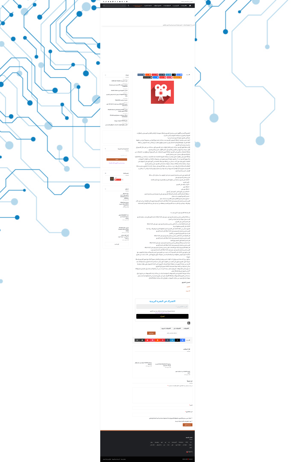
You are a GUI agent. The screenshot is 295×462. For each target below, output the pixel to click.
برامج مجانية (157, 442)
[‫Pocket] (152, 340)
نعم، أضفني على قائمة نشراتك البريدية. (183, 421)
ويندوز (191, 447)
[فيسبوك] (182, 340)
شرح (164, 445)
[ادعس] (157, 16)
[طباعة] (137, 340)
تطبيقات (186, 328)
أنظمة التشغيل (148, 5)
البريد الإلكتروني (188, 411)
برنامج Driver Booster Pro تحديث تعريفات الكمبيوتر (163, 364)
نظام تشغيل (152, 445)
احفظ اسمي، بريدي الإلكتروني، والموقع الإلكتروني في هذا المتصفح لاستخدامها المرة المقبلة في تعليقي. (170, 418)
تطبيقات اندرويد (165, 328)
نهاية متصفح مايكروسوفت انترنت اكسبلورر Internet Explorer (124, 196)
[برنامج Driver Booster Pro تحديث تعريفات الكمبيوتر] (162, 358)
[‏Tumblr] (167, 340)
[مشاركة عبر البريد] (142, 340)
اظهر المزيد (117, 244)
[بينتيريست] (162, 340)
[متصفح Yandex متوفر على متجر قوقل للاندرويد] (143, 357)
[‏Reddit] (157, 340)
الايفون (188, 286)
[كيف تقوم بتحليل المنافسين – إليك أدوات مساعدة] (110, 237)
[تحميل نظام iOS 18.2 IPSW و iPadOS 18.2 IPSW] (110, 230)
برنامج (152, 442)
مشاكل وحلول (159, 445)
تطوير (172, 445)
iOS (191, 442)
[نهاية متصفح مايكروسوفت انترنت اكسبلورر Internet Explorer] (110, 196)
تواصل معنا (123, 459)
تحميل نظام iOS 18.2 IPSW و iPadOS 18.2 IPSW (123, 229)
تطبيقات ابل (177, 328)
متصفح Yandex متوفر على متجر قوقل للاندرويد (143, 363)
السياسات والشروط (116, 459)
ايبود (165, 442)
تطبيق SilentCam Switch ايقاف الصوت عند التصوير (124, 204)
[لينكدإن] (172, 340)
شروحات (183, 5)
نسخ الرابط (151, 333)
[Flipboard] (147, 340)
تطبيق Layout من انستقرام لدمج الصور (183, 372)
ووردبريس (176, 5)
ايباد (169, 442)
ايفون (162, 442)
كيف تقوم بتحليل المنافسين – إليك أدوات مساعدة (123, 236)
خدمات (168, 445)
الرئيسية (193, 25)
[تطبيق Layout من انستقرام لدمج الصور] (181, 361)
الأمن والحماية (174, 442)
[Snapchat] (162, 323)
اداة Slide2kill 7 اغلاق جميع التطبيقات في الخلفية (124, 216)
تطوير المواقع (157, 5)
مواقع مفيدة (167, 5)
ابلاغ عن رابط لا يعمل (107, 459)
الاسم (190, 405)
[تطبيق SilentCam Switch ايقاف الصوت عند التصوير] (110, 207)
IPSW (187, 442)
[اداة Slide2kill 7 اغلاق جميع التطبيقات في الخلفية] (110, 220)
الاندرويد (188, 291)
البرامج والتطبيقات (137, 5)
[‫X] (177, 340)
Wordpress (181, 442)
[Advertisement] (162, 116)
